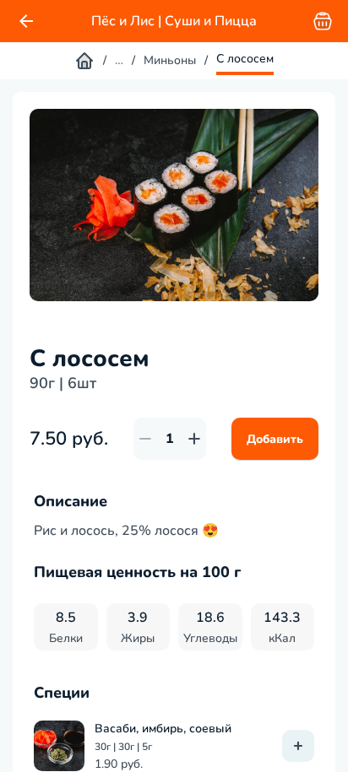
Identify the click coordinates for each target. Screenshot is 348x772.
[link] (26, 21)
